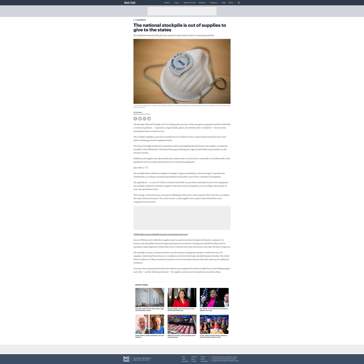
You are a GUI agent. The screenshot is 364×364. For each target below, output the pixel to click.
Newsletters (185, 361)
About (183, 357)
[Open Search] (239, 3)
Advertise (203, 357)
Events (184, 359)
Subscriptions (204, 361)
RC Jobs (203, 359)
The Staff (193, 361)
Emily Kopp (138, 112)
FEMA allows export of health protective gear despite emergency (160, 234)
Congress (140, 20)
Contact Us (194, 357)
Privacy (193, 359)
